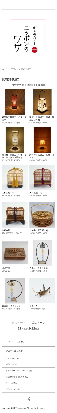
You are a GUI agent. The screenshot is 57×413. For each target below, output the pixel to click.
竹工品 (13, 69)
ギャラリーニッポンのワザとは (19, 370)
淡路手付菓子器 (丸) (38, 230)
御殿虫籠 (6, 230)
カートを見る (11, 383)
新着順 (42, 85)
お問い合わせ (11, 364)
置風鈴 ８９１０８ (11, 306)
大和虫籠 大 (35, 192)
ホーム (4, 69)
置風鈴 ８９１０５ (38, 268)
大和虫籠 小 (8, 192)
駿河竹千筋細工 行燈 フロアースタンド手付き (14, 156)
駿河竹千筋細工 (25, 69)
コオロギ (33, 306)
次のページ (38, 322)
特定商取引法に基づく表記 (17, 377)
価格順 (31, 85)
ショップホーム (12, 358)
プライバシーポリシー (15, 389)
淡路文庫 (6, 268)
